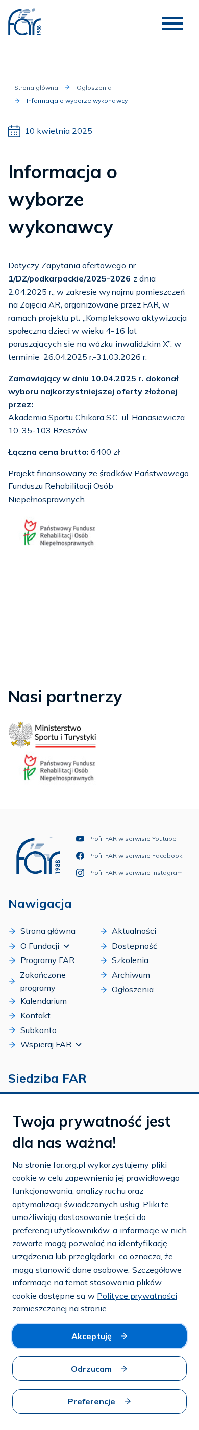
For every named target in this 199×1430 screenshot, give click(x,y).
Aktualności (134, 931)
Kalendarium (43, 1001)
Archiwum (131, 975)
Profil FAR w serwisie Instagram (135, 872)
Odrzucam (91, 1369)
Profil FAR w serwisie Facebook (135, 855)
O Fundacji (39, 946)
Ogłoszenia (94, 87)
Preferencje (91, 1401)
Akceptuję (91, 1336)
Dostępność (134, 946)
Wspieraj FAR (45, 1044)
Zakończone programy (43, 981)
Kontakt (35, 1015)
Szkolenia (130, 960)
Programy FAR (47, 960)
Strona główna (36, 87)
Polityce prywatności (137, 1296)
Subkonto (38, 1030)
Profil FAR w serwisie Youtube (132, 838)
